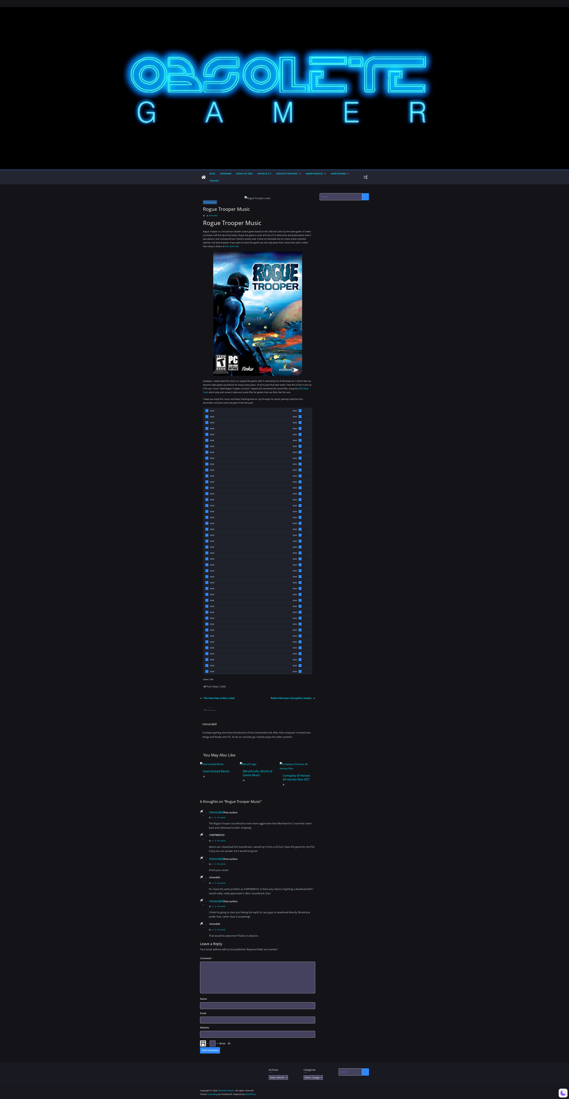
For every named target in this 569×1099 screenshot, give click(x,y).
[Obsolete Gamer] (203, 177)
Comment (206, 958)
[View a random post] (365, 177)
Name (203, 998)
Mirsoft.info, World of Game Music (257, 773)
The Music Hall (210, 202)
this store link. (232, 246)
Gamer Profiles (314, 173)
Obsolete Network (287, 173)
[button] (299, 174)
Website (204, 1027)
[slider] (306, 410)
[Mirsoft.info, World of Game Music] (248, 764)
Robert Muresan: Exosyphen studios (291, 698)
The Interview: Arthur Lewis (219, 698)
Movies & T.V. (264, 173)
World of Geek (244, 173)
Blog (212, 173)
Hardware (225, 173)
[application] (257, 411)
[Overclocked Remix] (212, 764)
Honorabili (213, 215)
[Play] (206, 410)
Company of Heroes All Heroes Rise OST (296, 777)
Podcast (214, 180)
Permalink (221, 817)
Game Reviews (338, 173)
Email (203, 1013)
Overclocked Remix (216, 771)
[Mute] (300, 410)
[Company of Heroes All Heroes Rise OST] (297, 764)
